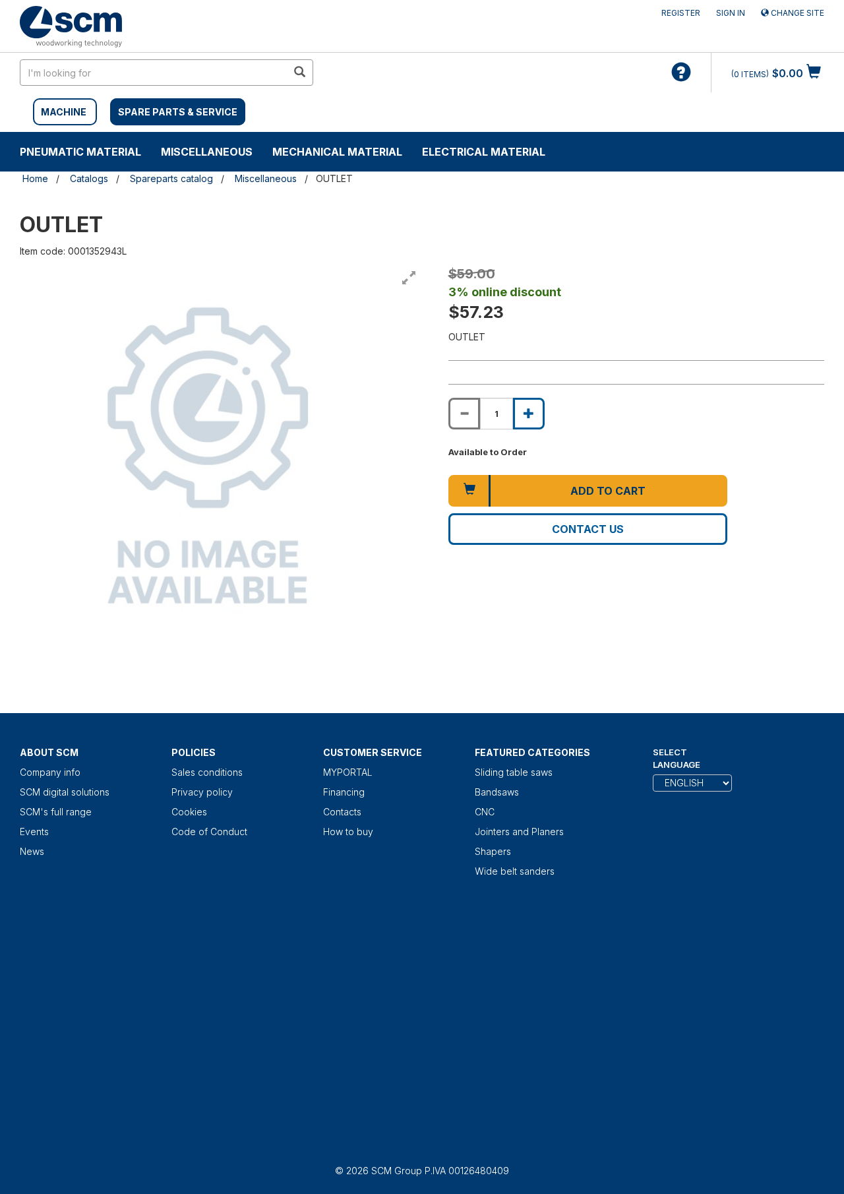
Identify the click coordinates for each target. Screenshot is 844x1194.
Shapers (493, 851)
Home (35, 178)
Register (680, 13)
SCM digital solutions (64, 792)
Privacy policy (202, 792)
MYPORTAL (348, 772)
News (32, 851)
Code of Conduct (209, 831)
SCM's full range (56, 811)
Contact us (588, 529)
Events (34, 831)
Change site (796, 13)
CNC (485, 811)
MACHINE (63, 111)
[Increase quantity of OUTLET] (529, 413)
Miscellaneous (207, 151)
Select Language (676, 758)
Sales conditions (207, 772)
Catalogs (89, 178)
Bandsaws (497, 792)
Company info (50, 772)
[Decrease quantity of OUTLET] (464, 413)
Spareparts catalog (171, 178)
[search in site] (299, 72)
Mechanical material (337, 151)
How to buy (348, 831)
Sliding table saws (514, 772)
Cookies (189, 811)
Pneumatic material (80, 151)
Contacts (342, 811)
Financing (344, 792)
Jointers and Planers (519, 831)
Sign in (730, 13)
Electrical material (483, 151)
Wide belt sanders (515, 871)
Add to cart (608, 490)
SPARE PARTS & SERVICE (177, 111)
